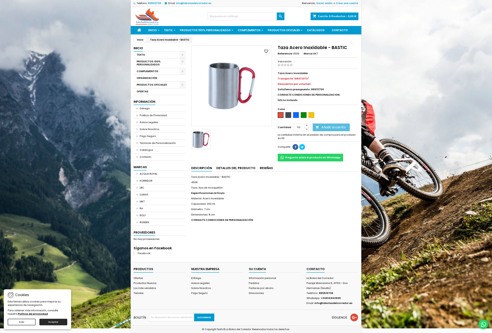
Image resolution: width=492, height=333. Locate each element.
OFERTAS (142, 91)
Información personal (262, 278)
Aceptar (53, 322)
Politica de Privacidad (153, 115)
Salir (21, 322)
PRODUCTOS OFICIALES (284, 30)
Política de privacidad (33, 314)
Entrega (144, 108)
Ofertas (138, 278)
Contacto (340, 30)
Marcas (140, 167)
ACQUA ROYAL (148, 174)
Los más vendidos (145, 288)
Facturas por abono (261, 288)
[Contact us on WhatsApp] (483, 324)
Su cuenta (257, 269)
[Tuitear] (302, 147)
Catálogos (316, 30)
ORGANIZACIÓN (147, 78)
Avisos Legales (148, 122)
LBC (141, 187)
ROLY (142, 215)
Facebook (144, 253)
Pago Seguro (147, 136)
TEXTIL (168, 30)
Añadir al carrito (331, 127)
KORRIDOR (145, 181)
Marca (308, 53)
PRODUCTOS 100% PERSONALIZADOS (205, 30)
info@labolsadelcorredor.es (193, 3)
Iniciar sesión (324, 3)
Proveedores (144, 232)
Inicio (152, 30)
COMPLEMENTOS (249, 30)
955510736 (154, 3)
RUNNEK (144, 222)
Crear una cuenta (347, 3)
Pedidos (254, 283)
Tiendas (139, 293)
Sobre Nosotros (149, 129)
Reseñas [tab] (266, 168)
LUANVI (143, 194)
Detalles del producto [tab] (235, 168)
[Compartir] (295, 147)
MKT (142, 201)
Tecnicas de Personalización (157, 143)
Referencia (285, 53)
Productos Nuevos (145, 283)
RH (141, 208)
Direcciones (256, 293)
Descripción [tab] (201, 168)
